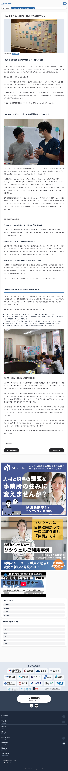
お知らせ (4, 727)
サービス (4, 716)
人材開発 (6, 605)
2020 (5, 640)
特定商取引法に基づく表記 (9, 760)
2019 (5, 643)
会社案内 (5, 738)
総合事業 (6, 615)
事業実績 (4, 722)
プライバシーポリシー (8, 763)
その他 (6, 612)
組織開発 (8, 8)
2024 (5, 626)
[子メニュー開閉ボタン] (63, 716)
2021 (5, 636)
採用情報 (4, 749)
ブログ (3, 732)
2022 (5, 633)
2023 (5, 629)
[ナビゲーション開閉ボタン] (65, 3)
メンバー (5, 743)
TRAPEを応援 (5, 754)
